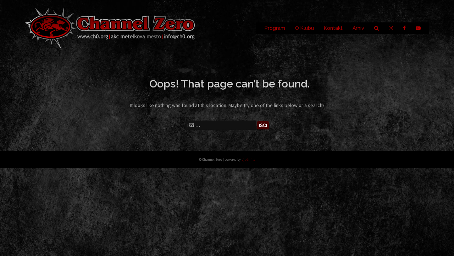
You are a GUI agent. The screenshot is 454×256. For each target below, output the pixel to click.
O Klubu (304, 28)
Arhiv (358, 28)
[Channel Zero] (110, 28)
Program (275, 28)
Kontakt (333, 28)
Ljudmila (248, 159)
